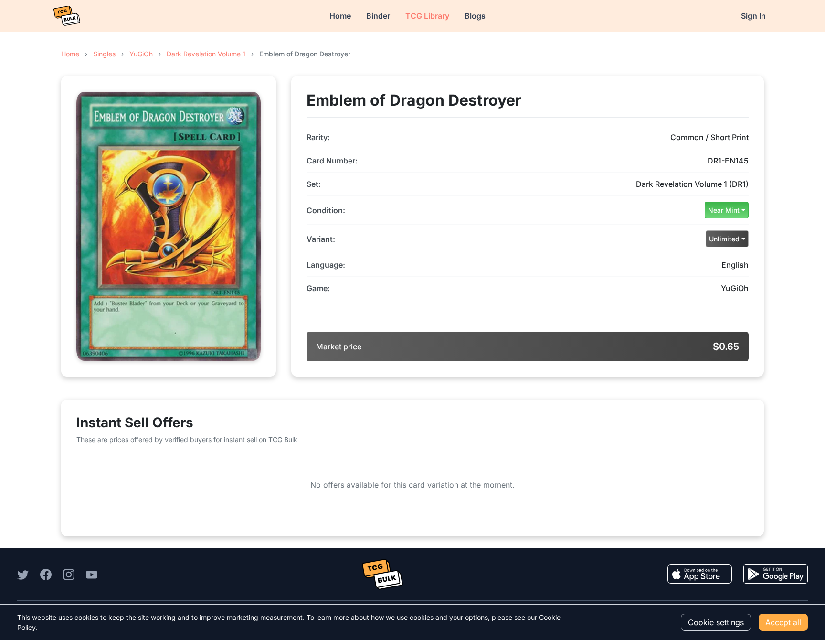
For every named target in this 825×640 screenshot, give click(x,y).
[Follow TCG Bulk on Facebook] (46, 574)
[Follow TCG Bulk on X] (23, 574)
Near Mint (724, 210)
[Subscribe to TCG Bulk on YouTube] (91, 574)
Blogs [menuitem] (475, 16)
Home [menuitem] (340, 16)
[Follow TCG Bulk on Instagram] (68, 574)
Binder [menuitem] (378, 16)
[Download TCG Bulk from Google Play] (775, 574)
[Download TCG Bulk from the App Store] (699, 574)
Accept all (783, 622)
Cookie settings (716, 622)
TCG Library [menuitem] (427, 16)
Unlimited (724, 239)
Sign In (753, 16)
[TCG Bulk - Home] (66, 16)
